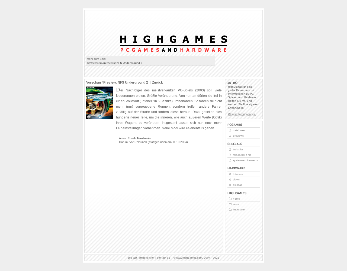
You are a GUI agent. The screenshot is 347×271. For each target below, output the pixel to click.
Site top (132, 257)
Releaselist (239, 154)
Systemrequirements (245, 160)
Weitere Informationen (242, 114)
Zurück (157, 82)
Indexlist (238, 149)
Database (239, 130)
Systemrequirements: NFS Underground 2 (114, 62)
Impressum (239, 209)
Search (237, 204)
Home (236, 198)
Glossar (237, 184)
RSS (249, 154)
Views (236, 179)
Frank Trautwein (139, 138)
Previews (238, 135)
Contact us (163, 257)
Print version (147, 257)
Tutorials (238, 174)
